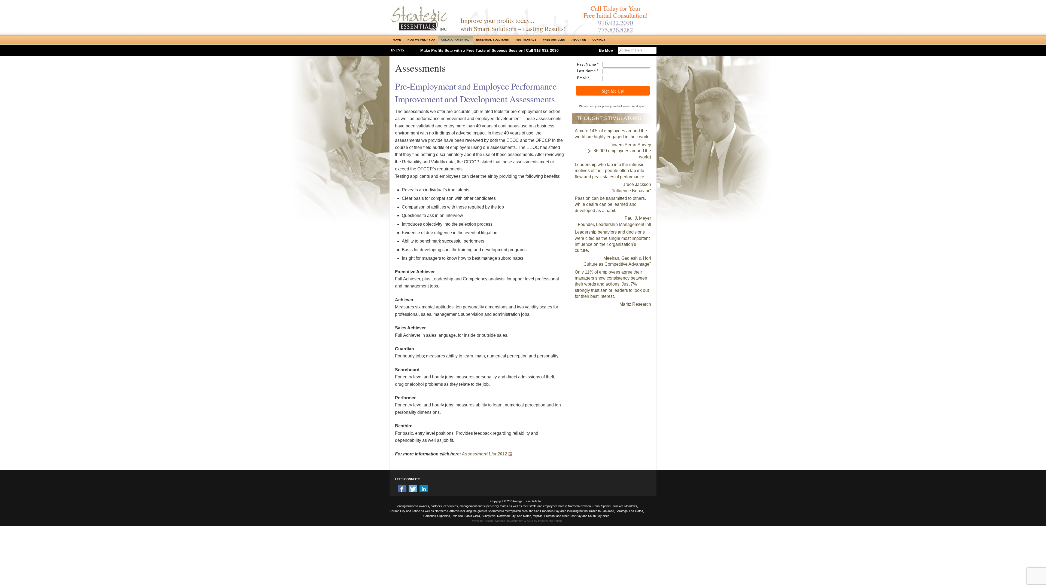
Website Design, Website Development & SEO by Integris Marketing (517, 520)
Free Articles (554, 39)
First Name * (587, 64)
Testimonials (525, 39)
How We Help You (421, 39)
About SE (578, 39)
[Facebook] (402, 489)
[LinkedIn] (424, 489)
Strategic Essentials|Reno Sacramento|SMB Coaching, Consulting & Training (421, 17)
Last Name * (587, 71)
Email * (583, 78)
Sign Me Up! (613, 91)
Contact (599, 39)
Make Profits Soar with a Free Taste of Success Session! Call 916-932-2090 (489, 50)
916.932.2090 (615, 22)
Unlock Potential (455, 39)
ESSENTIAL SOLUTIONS (492, 39)
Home (397, 39)
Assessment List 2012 (484, 454)
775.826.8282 (615, 29)
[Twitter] (413, 489)
